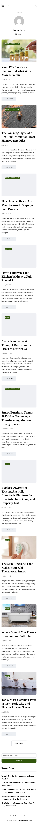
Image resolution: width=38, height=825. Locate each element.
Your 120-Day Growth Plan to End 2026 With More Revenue (16, 71)
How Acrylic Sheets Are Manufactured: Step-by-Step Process (17, 205)
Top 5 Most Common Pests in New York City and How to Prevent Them (19, 703)
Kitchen (8, 249)
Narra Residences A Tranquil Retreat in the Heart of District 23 (17, 344)
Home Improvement (12, 43)
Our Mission (24, 816)
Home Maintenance (12, 109)
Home (7, 317)
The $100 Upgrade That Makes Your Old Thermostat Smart (17, 567)
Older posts (19, 743)
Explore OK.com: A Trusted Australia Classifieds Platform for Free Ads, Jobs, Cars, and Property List (18, 495)
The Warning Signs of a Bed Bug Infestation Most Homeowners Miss (18, 136)
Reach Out (13, 816)
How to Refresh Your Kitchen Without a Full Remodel (17, 276)
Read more (9, 99)
